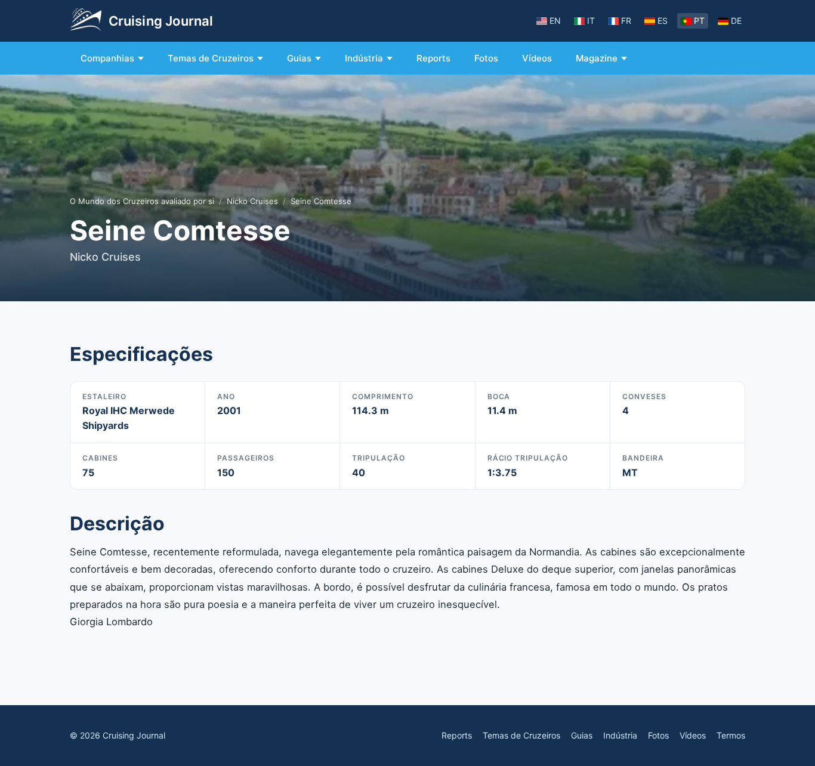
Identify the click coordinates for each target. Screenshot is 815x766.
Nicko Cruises (252, 201)
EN (555, 21)
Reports (433, 58)
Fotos (486, 58)
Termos (731, 735)
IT (591, 21)
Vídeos (537, 58)
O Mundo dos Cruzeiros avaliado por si (142, 201)
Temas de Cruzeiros (211, 58)
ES (662, 21)
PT (699, 21)
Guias (299, 58)
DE (736, 21)
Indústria (364, 58)
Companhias (107, 58)
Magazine (597, 58)
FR (626, 21)
